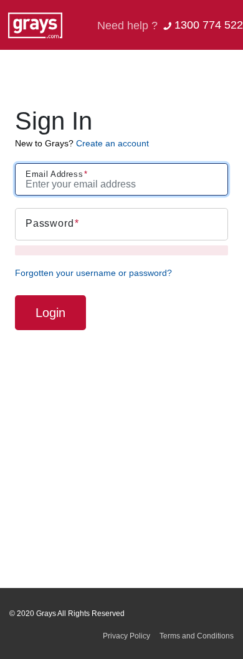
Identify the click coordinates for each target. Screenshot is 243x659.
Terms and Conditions (197, 636)
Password (50, 223)
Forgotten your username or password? (93, 273)
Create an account (112, 143)
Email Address (54, 174)
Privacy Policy (126, 636)
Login (50, 313)
